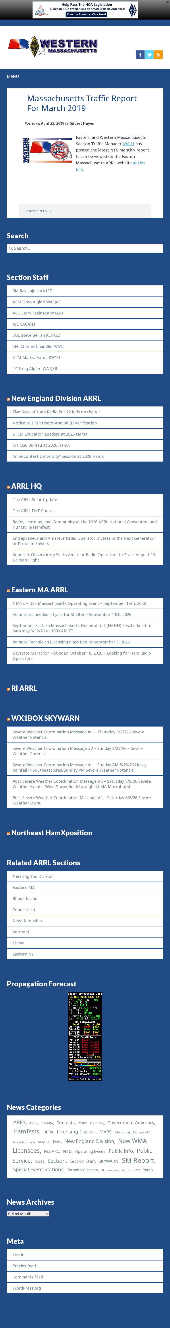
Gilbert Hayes (82, 123)
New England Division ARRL (56, 398)
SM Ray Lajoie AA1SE (32, 290)
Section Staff (82, 1161)
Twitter (149, 54)
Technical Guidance (82, 1169)
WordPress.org (27, 1288)
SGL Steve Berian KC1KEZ (36, 335)
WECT (126, 1170)
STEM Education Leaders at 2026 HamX (50, 434)
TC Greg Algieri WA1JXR (35, 368)
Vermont (21, 931)
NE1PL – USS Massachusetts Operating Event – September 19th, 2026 (79, 603)
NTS (43, 211)
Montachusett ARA (24, 1142)
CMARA (47, 1123)
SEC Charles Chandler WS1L (38, 346)
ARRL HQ (26, 486)
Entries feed (24, 1265)
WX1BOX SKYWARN (45, 718)
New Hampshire (28, 920)
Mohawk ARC (142, 1132)
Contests (65, 1123)
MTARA (44, 1141)
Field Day (97, 1123)
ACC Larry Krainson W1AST (38, 313)
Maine (18, 943)
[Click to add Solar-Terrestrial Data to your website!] (85, 1079)
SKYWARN (108, 1161)
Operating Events (90, 1151)
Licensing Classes (76, 1131)
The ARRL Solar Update (35, 499)
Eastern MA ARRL (39, 589)
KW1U (128, 143)
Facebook (140, 54)
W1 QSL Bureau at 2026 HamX (41, 445)
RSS (158, 54)
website (113, 1170)
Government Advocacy (130, 1123)
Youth (148, 1169)
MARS (105, 1132)
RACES (39, 1161)
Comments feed (28, 1277)
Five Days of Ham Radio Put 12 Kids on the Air (56, 411)
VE (103, 1170)
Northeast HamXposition (51, 832)
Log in (18, 1254)
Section (57, 1160)
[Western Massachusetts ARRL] (53, 57)
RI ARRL (24, 688)
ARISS (33, 1123)
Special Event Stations (38, 1169)
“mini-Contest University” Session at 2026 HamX (58, 456)
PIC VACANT (24, 324)
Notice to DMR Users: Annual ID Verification (55, 423)
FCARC (82, 1123)
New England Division (33, 876)
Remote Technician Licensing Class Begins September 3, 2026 (71, 642)
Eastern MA (24, 887)
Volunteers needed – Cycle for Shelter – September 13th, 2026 (72, 614)
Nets (57, 1141)
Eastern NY (23, 954)
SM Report (138, 1160)
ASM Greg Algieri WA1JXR (37, 302)
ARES (19, 1122)
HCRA (48, 1132)
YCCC (137, 1170)
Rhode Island (25, 898)
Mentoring (122, 1132)
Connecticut (24, 909)
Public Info (121, 1151)
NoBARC (51, 1151)
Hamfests (26, 1131)
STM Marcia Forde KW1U (36, 357)
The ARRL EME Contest (34, 510)
